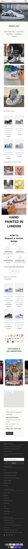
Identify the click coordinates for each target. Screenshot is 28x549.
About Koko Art (7, 492)
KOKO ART (12, 541)
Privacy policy (7, 513)
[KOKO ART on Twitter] (4, 535)
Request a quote (7, 483)
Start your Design (7, 480)
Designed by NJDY (17, 541)
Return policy (6, 508)
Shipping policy (7, 511)
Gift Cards (6, 485)
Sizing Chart (6, 503)
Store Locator (7, 498)
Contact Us (6, 495)
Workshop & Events (8, 500)
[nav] (3, 1)
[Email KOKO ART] (14, 535)
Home (5, 470)
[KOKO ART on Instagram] (12, 535)
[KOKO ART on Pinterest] (9, 535)
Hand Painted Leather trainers (10, 475)
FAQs (5, 505)
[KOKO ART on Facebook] (7, 535)
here (4, 253)
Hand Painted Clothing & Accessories (11, 477)
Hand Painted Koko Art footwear (11, 472)
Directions (9, 433)
